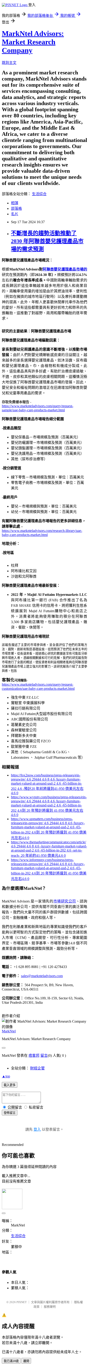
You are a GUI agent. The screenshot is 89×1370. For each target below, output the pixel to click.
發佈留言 (10, 1113)
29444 (37, 779)
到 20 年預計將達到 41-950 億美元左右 (52, 810)
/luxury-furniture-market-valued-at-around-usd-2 (46, 781)
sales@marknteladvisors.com (42, 976)
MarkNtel (9, 1031)
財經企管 (37, 1068)
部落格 (16, 208)
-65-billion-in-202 (53, 850)
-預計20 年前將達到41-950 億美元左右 (53, 789)
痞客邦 (34, 1055)
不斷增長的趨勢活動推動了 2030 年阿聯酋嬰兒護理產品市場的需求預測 (47, 241)
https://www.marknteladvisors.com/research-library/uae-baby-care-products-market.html (42, 533)
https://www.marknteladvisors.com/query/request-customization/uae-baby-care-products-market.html (38, 686)
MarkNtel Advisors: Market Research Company (33, 41)
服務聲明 (50, 1306)
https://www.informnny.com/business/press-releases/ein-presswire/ (42, 862)
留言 (44, 1055)
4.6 (29, 779)
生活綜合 (39, 194)
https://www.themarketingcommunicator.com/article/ (48, 842)
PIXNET (21, 1302)
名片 (14, 214)
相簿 (14, 203)
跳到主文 (9, 63)
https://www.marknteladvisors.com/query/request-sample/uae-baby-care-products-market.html (37, 408)
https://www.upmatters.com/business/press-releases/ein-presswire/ (42, 821)
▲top (6, 1076)
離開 (26, 1361)
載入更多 (10, 1085)
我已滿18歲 (11, 1361)
